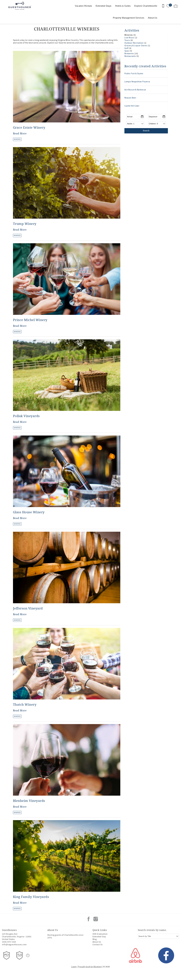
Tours (127, 40)
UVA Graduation (100, 934)
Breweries (129, 53)
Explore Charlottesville (145, 6)
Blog (94, 939)
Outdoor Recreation (134, 43)
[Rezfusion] (28, 955)
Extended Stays (103, 6)
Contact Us (97, 944)
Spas (126, 51)
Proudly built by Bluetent (90, 966)
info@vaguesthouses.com (14, 944)
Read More (20, 133)
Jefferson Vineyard (28, 608)
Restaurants (130, 56)
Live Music (129, 37)
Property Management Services (128, 18)
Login (73, 966)
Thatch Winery (24, 704)
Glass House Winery (29, 512)
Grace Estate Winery (29, 127)
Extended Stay (99, 936)
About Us (152, 18)
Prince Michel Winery (30, 320)
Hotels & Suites (123, 6)
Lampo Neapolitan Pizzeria (137, 81)
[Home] (20, 6)
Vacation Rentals (83, 6)
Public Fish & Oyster (133, 73)
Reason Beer (130, 97)
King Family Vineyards (31, 897)
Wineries (17, 139)
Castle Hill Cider (131, 106)
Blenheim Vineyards (29, 801)
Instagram (95, 919)
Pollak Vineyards (26, 416)
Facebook (88, 919)
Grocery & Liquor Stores (136, 45)
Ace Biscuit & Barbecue (135, 89)
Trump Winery (24, 224)
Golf (126, 48)
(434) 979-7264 (9, 942)
